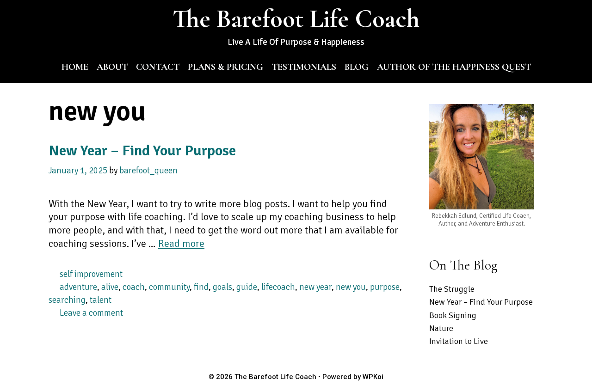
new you (351, 287)
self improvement (91, 274)
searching (67, 299)
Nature (441, 328)
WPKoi (373, 377)
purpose (385, 287)
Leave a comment (91, 312)
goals (222, 287)
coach (134, 287)
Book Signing (452, 315)
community (169, 287)
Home (75, 67)
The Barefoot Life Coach (296, 18)
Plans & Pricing (225, 67)
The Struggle (452, 289)
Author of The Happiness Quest (454, 67)
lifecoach (278, 287)
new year (315, 287)
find (201, 287)
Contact (157, 67)
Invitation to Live (458, 341)
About (112, 67)
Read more (181, 243)
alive (109, 287)
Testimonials (303, 67)
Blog (357, 67)
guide (246, 287)
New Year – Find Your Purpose (142, 150)
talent (100, 299)
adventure (78, 287)
